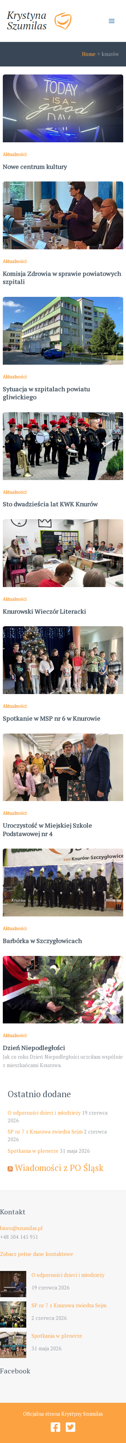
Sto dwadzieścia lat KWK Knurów (50, 504)
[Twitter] (70, 1427)
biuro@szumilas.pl (21, 1228)
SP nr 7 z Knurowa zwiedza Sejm (45, 1131)
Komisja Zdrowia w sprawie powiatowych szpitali (62, 277)
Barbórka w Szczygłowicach (42, 940)
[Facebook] (55, 1427)
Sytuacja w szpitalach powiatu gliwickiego (46, 393)
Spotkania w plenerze (33, 1151)
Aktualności (15, 154)
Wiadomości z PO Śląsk (59, 1167)
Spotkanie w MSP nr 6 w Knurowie (51, 718)
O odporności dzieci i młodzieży (44, 1112)
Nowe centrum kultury (35, 166)
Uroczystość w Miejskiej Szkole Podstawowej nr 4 (47, 829)
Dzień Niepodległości (34, 1047)
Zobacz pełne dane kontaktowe (36, 1254)
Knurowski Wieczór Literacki (44, 611)
